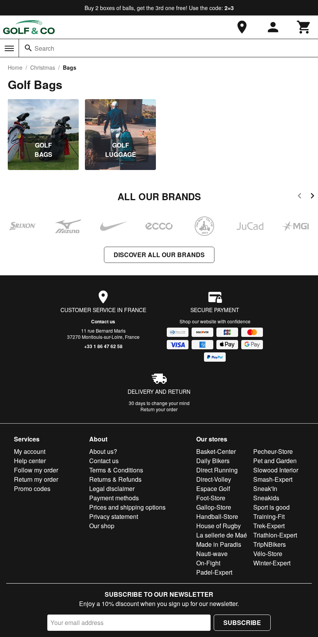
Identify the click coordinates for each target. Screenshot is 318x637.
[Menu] (9, 48)
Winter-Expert (271, 562)
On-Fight (208, 562)
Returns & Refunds (115, 479)
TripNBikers (269, 544)
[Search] (28, 48)
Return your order (159, 409)
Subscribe (242, 622)
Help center (30, 460)
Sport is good (271, 507)
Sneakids (266, 497)
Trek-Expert (269, 525)
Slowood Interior (275, 469)
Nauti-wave (212, 553)
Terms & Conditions (116, 469)
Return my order (36, 479)
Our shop (101, 525)
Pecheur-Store (273, 451)
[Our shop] (242, 27)
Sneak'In (265, 488)
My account (29, 451)
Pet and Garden (275, 460)
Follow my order (36, 469)
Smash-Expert (272, 479)
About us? (103, 451)
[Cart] (304, 27)
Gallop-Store (213, 507)
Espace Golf (213, 488)
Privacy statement (113, 516)
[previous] (299, 197)
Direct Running (217, 469)
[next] (312, 197)
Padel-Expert (214, 572)
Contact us (103, 321)
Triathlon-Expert (275, 535)
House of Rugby (218, 525)
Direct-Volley (213, 479)
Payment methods (114, 497)
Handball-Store (217, 516)
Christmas (42, 67)
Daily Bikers (213, 460)
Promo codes (32, 488)
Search (44, 48)
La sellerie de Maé (221, 535)
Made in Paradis (218, 544)
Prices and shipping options (127, 507)
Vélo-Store (267, 553)
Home (15, 67)
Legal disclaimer (112, 488)
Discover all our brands (159, 254)
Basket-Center (216, 451)
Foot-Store (210, 497)
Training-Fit (269, 516)
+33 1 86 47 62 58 (103, 346)
